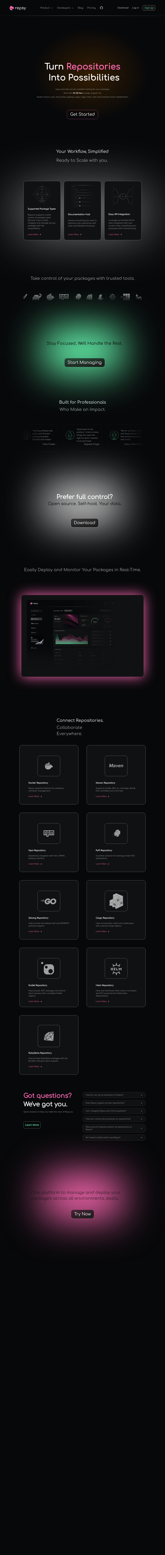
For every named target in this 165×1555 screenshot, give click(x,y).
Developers (64, 8)
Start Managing (85, 362)
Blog (80, 8)
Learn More (33, 234)
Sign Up (149, 8)
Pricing (91, 8)
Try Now (82, 1214)
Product (45, 8)
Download (123, 8)
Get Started (82, 114)
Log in (135, 8)
